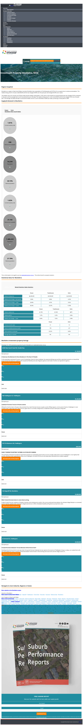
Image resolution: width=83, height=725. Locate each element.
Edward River (67, 601)
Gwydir (74, 603)
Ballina (17, 598)
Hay (9, 604)
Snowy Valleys (30, 610)
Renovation (10, 41)
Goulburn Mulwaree (41, 603)
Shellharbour (76, 608)
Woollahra (60, 594)
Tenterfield (71, 610)
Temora (66, 610)
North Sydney (51, 607)
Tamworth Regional (58, 610)
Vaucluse (48, 594)
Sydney (51, 610)
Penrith (10, 608)
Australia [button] (5, 8)
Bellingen (43, 598)
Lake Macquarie (71, 604)
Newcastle (44, 607)
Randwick (53, 608)
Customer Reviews (11, 21)
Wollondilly (37, 613)
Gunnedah (69, 603)
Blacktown (54, 598)
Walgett (49, 611)
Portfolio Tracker (11, 18)
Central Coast (75, 600)
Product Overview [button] (7, 11)
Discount (9, 39)
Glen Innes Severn (30, 603)
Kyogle (59, 604)
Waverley (69, 611)
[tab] (8, 110)
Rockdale (67, 608)
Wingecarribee (30, 613)
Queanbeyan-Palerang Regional (42, 608)
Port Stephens (29, 608)
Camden (35, 600)
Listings (5, 46)
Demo (8, 28)
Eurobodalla (74, 601)
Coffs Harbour (30, 601)
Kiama (49, 604)
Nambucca (20, 607)
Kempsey (44, 604)
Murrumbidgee (5, 607)
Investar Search (11, 12)
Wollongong (44, 613)
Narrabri (26, 607)
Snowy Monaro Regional (20, 610)
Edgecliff (24, 594)
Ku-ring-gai (54, 604)
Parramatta (5, 608)
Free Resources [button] (7, 26)
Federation (4, 603)
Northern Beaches (59, 607)
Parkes (79, 607)
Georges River (16, 603)
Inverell (36, 604)
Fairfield (79, 601)
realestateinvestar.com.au (27, 275)
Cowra (49, 601)
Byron (25, 600)
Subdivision (10, 42)
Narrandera (32, 607)
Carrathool (68, 600)
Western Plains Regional (14, 613)
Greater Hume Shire (51, 603)
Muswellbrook (13, 607)
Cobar (25, 601)
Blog (4, 25)
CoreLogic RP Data (11, 15)
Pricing (4, 22)
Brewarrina (15, 600)
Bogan (77, 598)
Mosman (67, 606)
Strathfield (36, 610)
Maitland (37, 606)
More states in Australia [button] (7, 598)
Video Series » (10, 31)
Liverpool (18, 606)
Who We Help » (10, 35)
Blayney (64, 598)
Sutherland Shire (44, 610)
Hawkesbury (4, 604)
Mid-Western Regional (51, 606)
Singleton (10, 610)
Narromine (38, 607)
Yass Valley (57, 613)
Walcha (44, 611)
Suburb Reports (11, 32)
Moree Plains (61, 606)
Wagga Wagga (37, 611)
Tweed (6, 611)
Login (4, 43)
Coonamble (44, 601)
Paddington (30, 594)
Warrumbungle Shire (61, 611)
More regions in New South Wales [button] (10, 594)
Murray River (73, 606)
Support (9, 19)
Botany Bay (4, 600)
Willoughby (23, 613)
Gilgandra (22, 603)
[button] (5, 36)
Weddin (74, 611)
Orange (75, 607)
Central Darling (5, 601)
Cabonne (30, 600)
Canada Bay (49, 600)
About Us (5, 23)
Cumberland (55, 601)
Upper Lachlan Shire (25, 611)
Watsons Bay (54, 594)
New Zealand (10, 9)
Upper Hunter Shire (14, 611)
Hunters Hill (24, 604)
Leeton (3, 606)
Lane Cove (78, 604)
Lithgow (13, 606)
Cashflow (9, 38)
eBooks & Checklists (12, 33)
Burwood (21, 600)
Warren (53, 611)
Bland (59, 598)
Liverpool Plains (25, 606)
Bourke (10, 600)
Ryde (71, 608)
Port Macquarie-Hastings (19, 608)
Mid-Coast (42, 606)
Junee (40, 604)
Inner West (30, 604)
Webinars (9, 29)
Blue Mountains (70, 598)
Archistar (9, 16)
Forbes (10, 603)
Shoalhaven (4, 610)
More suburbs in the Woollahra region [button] (11, 590)
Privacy (80, 721)
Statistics (5, 45)
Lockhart (32, 606)
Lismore (8, 606)
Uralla (31, 611)
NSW (66, 607)
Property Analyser (11, 14)
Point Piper (36, 594)
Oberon (70, 607)
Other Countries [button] (15, 601)
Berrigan (49, 598)
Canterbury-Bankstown (58, 600)
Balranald (22, 598)
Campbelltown (41, 600)
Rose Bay (42, 594)
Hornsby (18, 604)
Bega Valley (38, 598)
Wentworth (4, 613)
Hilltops (13, 604)
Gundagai (63, 603)
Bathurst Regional (29, 598)
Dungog (61, 601)
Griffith (58, 603)
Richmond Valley (60, 608)
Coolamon (37, 601)
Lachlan (64, 604)
